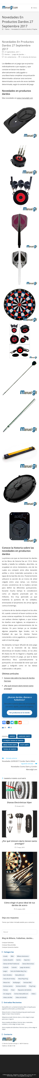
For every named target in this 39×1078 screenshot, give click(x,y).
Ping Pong (32, 986)
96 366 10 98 (12, 1076)
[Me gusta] (3, 727)
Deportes (27, 960)
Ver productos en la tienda (19, 713)
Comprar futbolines (8, 942)
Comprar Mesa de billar (9, 945)
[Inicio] (2, 29)
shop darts (24, 745)
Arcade (5, 956)
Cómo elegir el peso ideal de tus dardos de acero (19, 904)
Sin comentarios (10, 57)
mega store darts (10, 745)
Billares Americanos (23, 956)
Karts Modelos (7, 975)
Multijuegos (16, 982)
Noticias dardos (8, 986)
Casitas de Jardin (8, 960)
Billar (12, 956)
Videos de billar (7, 997)
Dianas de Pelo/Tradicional (11, 964)
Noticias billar (28, 982)
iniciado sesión (19, 922)
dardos (12, 736)
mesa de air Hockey (9, 979)
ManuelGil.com (19, 975)
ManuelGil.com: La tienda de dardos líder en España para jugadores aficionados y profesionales (19, 1008)
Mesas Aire (6, 982)
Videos (34, 994)
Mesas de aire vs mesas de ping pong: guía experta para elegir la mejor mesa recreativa (18, 1013)
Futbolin (14, 967)
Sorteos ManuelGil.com (21, 994)
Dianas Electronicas (28, 964)
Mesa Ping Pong (23, 979)
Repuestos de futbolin (24, 990)
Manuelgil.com (8, 1075)
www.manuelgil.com (25, 98)
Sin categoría (7, 994)
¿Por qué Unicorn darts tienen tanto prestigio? (19, 842)
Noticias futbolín (21, 986)
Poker (13, 990)
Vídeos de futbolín (21, 997)
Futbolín (5, 967)
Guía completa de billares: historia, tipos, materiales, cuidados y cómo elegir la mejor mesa (17, 1023)
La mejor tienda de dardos (13, 740)
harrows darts (24, 736)
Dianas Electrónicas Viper (19, 802)
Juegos (5, 971)
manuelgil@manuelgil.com (24, 1076)
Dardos (7, 54)
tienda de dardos (9, 749)
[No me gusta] (9, 727)
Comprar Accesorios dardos (10, 947)
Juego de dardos (18, 54)
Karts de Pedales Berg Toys (18, 971)
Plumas (5, 990)
